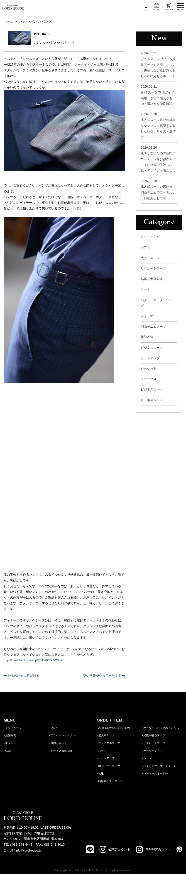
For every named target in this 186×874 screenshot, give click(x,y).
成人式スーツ (150, 258)
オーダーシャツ (152, 750)
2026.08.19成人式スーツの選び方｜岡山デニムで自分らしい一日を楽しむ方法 (158, 189)
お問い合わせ (58, 743)
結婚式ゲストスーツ (110, 781)
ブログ (54, 727)
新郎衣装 (147, 337)
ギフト (145, 247)
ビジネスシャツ (152, 400)
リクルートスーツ (153, 268)
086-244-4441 (22, 844)
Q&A (8, 750)
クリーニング (150, 237)
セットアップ (150, 358)
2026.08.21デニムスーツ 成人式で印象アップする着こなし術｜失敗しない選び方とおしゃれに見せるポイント (158, 64)
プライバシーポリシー (64, 735)
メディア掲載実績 (61, 750)
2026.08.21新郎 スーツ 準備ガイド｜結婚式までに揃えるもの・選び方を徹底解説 (159, 95)
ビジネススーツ (152, 347)
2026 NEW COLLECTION (114, 727)
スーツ (102, 750)
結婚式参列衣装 (152, 279)
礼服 (101, 773)
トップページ (13, 727)
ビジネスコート (152, 389)
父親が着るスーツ (154, 735)
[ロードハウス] (13, 6)
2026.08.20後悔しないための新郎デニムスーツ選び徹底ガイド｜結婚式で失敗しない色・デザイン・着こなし (158, 159)
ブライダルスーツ (109, 743)
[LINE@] (90, 849)
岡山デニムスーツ (153, 326)
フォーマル (149, 316)
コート (145, 289)
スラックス (149, 379)
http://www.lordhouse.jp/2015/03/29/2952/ (33, 660)
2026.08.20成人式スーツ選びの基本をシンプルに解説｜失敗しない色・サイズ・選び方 (158, 125)
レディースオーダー (155, 773)
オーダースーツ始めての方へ (161, 727)
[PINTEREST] (176, 849)
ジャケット (149, 368)
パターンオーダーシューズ (158, 302)
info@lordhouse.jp (28, 850)
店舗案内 (10, 735)
